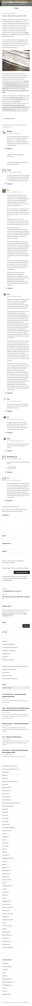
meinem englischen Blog (16, 97)
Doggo (4, 809)
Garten (4, 833)
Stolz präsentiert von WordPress (21, 1002)
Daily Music (5, 797)
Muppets (4, 867)
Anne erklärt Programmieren (9, 769)
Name (4, 536)
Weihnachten (5, 935)
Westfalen (5, 938)
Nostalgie (4, 876)
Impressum (5, 656)
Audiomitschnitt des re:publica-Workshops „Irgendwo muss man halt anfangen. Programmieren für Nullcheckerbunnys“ (16, 107)
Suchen (4, 622)
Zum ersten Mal (6, 947)
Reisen (4, 895)
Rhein (3, 898)
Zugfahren (5, 944)
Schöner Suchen (6, 907)
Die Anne (4, 641)
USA (3, 929)
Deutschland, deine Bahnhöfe (10, 647)
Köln (3, 852)
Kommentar (6, 515)
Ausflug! (4, 772)
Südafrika (4, 916)
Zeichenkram (5, 941)
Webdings (5, 932)
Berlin (3, 778)
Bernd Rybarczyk (12, 456)
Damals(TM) (5, 800)
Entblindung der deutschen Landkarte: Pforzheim (15, 666)
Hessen (4, 843)
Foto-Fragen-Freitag (7, 827)
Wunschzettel (6, 994)
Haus (3, 840)
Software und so (9, 118)
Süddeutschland (6, 919)
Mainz (3, 864)
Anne (14, 13)
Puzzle (4, 889)
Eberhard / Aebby (7, 723)
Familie (4, 818)
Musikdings (5, 870)
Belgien (4, 775)
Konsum (4, 855)
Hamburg (4, 836)
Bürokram (4, 793)
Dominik (9, 131)
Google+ (4, 976)
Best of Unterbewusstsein (9, 781)
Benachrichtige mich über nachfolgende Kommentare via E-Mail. (12, 561)
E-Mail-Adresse (7, 543)
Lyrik (3, 861)
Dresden (4, 812)
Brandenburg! (5, 787)
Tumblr (4, 988)
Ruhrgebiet (5, 901)
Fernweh (4, 821)
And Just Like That (7, 675)
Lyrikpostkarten (6, 653)
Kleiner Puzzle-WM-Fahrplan (9, 678)
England (4, 815)
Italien (4, 849)
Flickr (3, 972)
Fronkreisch (5, 830)
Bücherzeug (5, 790)
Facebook (4, 969)
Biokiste (4, 784)
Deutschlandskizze (7, 806)
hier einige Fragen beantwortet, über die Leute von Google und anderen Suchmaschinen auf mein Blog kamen (15, 86)
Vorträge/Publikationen (8, 644)
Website (4, 551)
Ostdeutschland (6, 886)
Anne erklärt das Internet (8, 766)
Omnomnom (5, 879)
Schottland (5, 910)
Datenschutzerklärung (8, 659)
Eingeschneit (5, 672)
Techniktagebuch (6, 985)
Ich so (3, 846)
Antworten (9, 148)
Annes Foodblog (6, 966)
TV (3, 923)
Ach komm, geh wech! (14, 2)
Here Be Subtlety (6, 979)
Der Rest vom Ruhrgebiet (8, 650)
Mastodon (5, 982)
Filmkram (4, 824)
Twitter (4, 991)
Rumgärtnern (5, 904)
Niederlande (5, 873)
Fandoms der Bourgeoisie (9, 669)
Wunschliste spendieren (8, 613)
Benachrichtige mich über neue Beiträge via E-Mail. (15, 568)
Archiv (4, 684)
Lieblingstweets (6, 858)
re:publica (4, 892)
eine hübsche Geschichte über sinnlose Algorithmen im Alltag (15, 90)
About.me (4, 963)
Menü (16, 8)
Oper (3, 883)
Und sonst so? (6, 926)
